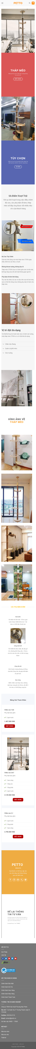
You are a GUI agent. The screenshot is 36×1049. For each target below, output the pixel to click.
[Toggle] (3, 344)
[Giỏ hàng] (33, 3)
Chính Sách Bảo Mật (7, 983)
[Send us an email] (18, 880)
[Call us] (22, 880)
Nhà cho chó (5, 1034)
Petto (18, 3)
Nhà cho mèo (5, 1031)
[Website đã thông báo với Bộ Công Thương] (8, 970)
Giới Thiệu (4, 952)
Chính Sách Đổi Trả (7, 987)
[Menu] (2, 3)
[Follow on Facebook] (10, 880)
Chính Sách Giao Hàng (8, 990)
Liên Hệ (3, 955)
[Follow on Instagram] (14, 880)
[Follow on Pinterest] (25, 880)
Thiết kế (3, 1037)
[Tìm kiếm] (29, 3)
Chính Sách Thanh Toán (8, 997)
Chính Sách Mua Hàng (7, 994)
